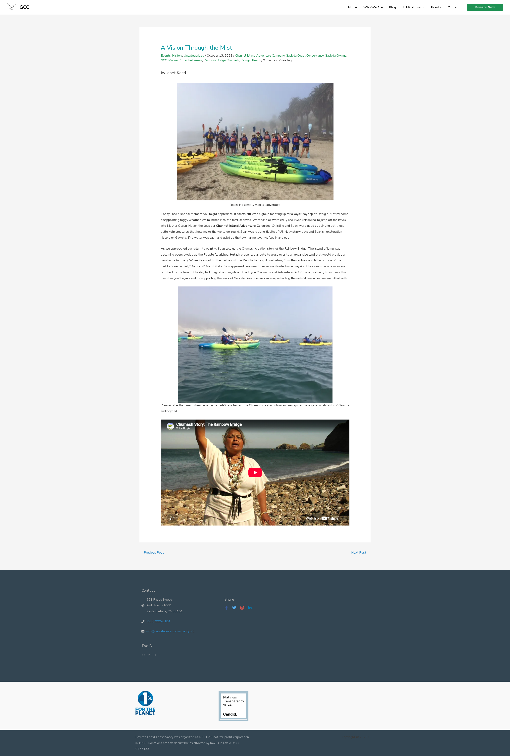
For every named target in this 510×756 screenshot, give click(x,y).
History (177, 55)
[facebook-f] (228, 608)
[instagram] (243, 608)
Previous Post (152, 552)
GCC (24, 7)
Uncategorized (194, 55)
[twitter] (235, 608)
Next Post (360, 552)
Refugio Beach (250, 60)
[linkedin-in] (251, 608)
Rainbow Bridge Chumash (221, 60)
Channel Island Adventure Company (259, 55)
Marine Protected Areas (185, 60)
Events (166, 55)
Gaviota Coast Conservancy (305, 55)
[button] (423, 7)
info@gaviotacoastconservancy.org (170, 631)
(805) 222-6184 (158, 621)
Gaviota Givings (335, 55)
